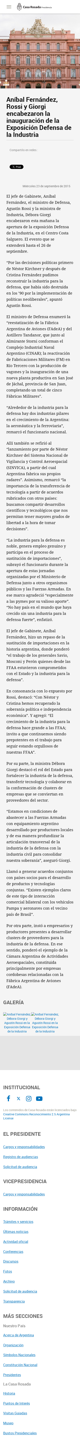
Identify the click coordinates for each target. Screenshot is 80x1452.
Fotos (7, 1271)
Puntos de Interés (16, 1403)
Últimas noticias (15, 1231)
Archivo (9, 1281)
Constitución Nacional (20, 1365)
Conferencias (13, 1251)
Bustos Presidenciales (20, 1433)
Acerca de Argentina (18, 1335)
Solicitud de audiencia (20, 1166)
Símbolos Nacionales (19, 1355)
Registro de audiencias (20, 1156)
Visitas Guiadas (15, 1413)
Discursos (10, 1261)
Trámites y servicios (18, 1221)
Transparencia (14, 1301)
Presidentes (12, 1375)
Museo (8, 1423)
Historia (9, 1393)
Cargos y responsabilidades (24, 1146)
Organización (13, 1345)
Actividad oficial (15, 1241)
